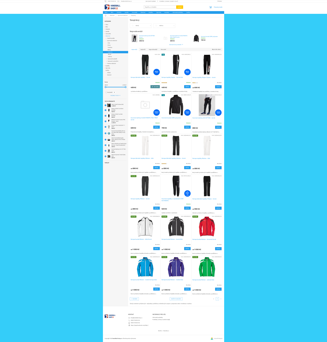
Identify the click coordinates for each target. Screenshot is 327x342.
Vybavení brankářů (112, 59)
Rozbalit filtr (115, 95)
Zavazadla (108, 34)
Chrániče (107, 29)
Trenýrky (110, 47)
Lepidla (107, 31)
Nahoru (135, 299)
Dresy (109, 45)
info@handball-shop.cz (136, 318)
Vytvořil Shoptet (218, 338)
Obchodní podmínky (151, 1)
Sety (109, 43)
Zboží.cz (160, 331)
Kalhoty (110, 56)
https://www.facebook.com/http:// (139, 325)
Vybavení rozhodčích (113, 61)
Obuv (106, 24)
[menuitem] (106, 12)
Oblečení (107, 36)
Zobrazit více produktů (175, 44)
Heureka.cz (166, 331)
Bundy (109, 54)
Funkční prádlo (111, 38)
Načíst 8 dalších (176, 299)
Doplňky (107, 66)
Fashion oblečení (111, 63)
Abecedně (163, 49)
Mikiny (109, 50)
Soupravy (110, 52)
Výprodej (107, 68)
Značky (107, 70)
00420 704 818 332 (135, 320)
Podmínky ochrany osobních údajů (168, 1)
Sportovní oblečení (112, 41)
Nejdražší (143, 49)
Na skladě (111, 92)
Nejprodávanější (153, 49)
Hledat (180, 7)
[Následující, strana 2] (217, 298)
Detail (187, 86)
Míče (106, 27)
